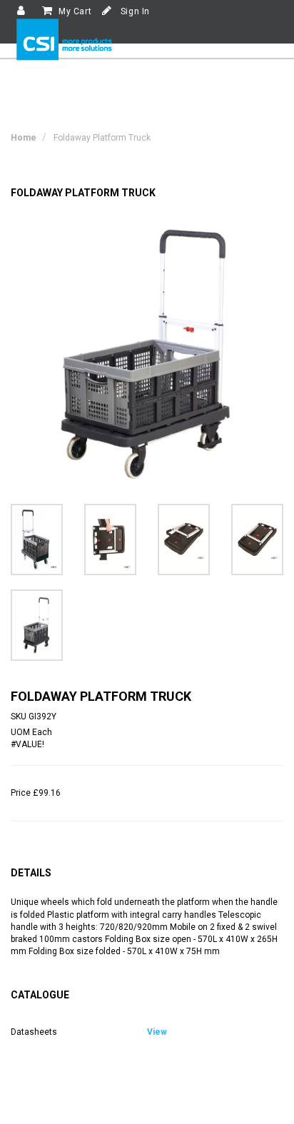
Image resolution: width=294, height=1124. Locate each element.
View (157, 1032)
